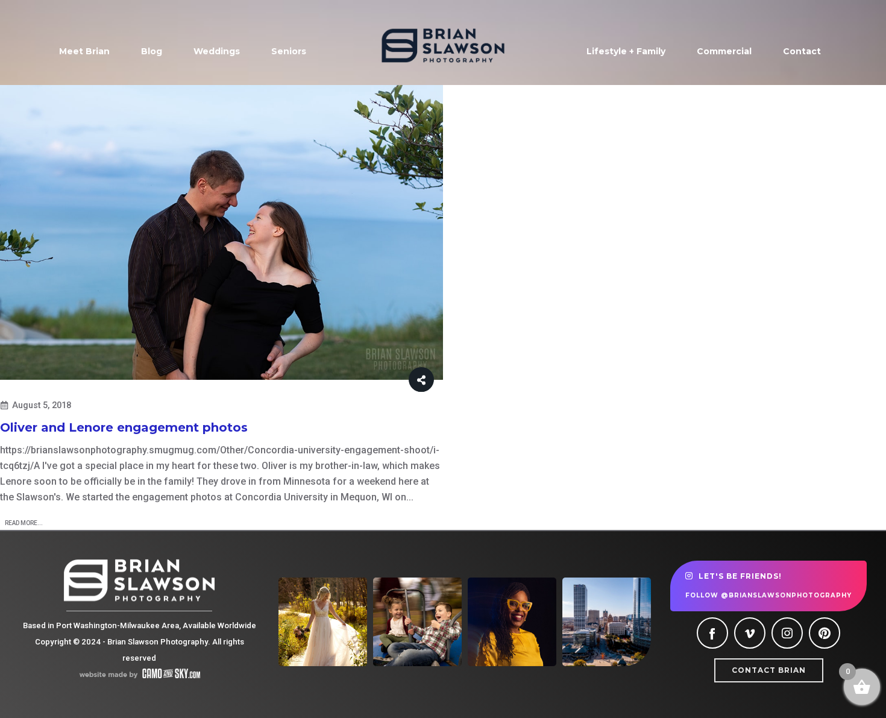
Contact (802, 51)
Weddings (216, 51)
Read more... (24, 523)
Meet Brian (84, 51)
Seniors (288, 51)
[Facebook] (712, 633)
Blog (151, 51)
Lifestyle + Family (625, 51)
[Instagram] (787, 633)
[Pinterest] (824, 633)
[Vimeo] (749, 633)
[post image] (221, 232)
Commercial (724, 51)
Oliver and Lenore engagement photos (124, 427)
